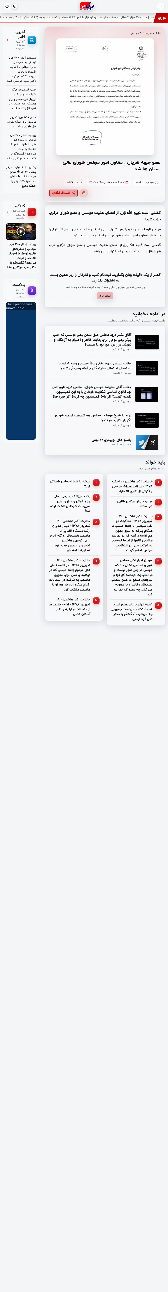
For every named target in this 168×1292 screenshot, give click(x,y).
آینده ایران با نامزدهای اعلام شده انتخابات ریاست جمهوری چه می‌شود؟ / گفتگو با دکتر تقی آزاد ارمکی (131, 612)
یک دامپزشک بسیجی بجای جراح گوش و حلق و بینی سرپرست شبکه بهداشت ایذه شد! (70, 503)
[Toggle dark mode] (15, 6)
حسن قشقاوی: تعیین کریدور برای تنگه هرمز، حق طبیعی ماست (21, 122)
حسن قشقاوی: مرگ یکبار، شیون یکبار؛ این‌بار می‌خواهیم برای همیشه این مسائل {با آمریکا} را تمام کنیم (22, 99)
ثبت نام (105, 295)
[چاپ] (83, 192)
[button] (7, 6)
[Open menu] (160, 6)
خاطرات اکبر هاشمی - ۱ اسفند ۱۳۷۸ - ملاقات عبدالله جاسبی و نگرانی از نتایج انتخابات (132, 486)
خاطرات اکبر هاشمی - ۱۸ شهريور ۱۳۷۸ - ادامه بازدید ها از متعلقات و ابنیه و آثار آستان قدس (69, 606)
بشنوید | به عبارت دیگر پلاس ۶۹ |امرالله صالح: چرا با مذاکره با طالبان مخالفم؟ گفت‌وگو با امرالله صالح (21, 176)
